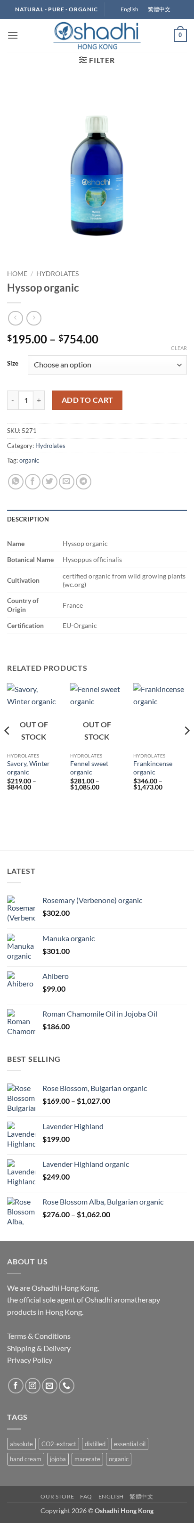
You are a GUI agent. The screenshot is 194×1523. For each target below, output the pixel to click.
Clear (179, 348)
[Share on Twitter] (49, 481)
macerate (87, 1459)
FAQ (86, 1496)
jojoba (58, 1459)
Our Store (57, 1496)
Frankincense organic (152, 768)
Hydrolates (57, 273)
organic (29, 460)
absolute (21, 1444)
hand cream (25, 1459)
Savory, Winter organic (28, 768)
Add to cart (87, 400)
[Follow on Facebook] (16, 1385)
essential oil (130, 1444)
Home (17, 273)
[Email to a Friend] (66, 481)
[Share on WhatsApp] (16, 481)
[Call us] (66, 1385)
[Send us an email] (49, 1385)
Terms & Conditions (39, 1335)
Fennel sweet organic (89, 768)
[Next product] (15, 318)
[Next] (186, 749)
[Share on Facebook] (32, 481)
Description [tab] (28, 519)
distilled (95, 1444)
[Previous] (7, 749)
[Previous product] (33, 318)
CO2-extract (58, 1444)
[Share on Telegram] (83, 481)
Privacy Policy (29, 1359)
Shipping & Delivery (39, 1348)
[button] (12, 35)
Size (12, 363)
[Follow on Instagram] (32, 1385)
